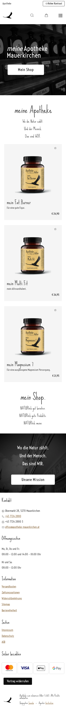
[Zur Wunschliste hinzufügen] (55, 148)
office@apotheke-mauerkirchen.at (22, 527)
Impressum (7, 630)
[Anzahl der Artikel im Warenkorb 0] (46, 15)
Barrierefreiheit (9, 610)
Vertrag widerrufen (18, 681)
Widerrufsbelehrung (12, 598)
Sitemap (6, 604)
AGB (3, 642)
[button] (32, 15)
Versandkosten (9, 586)
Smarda (31, 703)
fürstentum (49, 703)
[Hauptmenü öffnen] (60, 16)
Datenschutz (8, 636)
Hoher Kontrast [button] (55, 3)
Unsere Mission (33, 479)
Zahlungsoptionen (11, 592)
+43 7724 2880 (13, 516)
